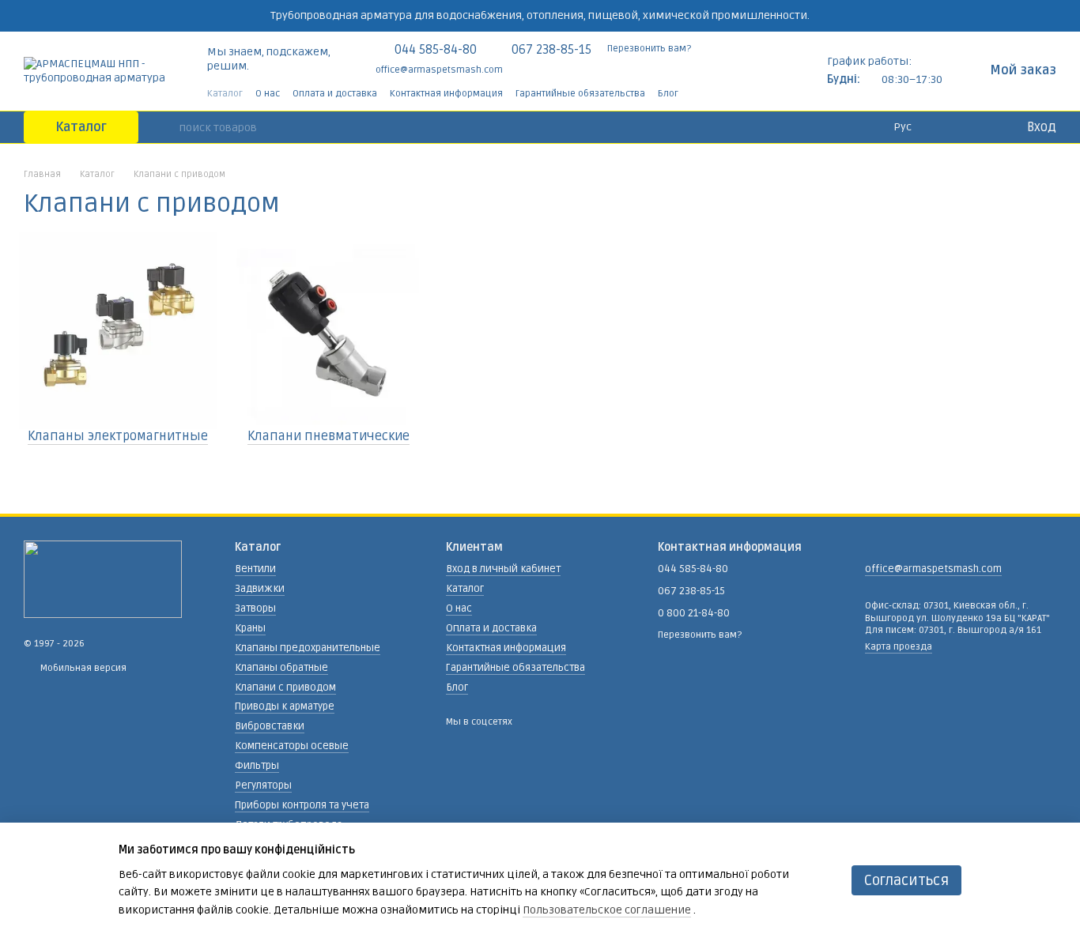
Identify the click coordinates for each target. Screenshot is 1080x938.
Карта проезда (898, 647)
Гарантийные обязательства (580, 94)
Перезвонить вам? (649, 49)
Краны (250, 628)
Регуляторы (263, 785)
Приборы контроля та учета (302, 805)
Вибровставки (269, 726)
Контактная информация (446, 94)
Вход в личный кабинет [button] (503, 569)
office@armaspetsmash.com (439, 70)
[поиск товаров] (166, 127)
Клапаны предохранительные (307, 648)
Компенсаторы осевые (292, 746)
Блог (668, 94)
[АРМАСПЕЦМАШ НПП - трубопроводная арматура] (103, 579)
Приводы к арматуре (284, 706)
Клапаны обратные (281, 667)
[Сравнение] (949, 127)
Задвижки (260, 588)
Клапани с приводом (285, 687)
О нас (267, 94)
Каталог (225, 94)
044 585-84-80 (436, 49)
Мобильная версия (82, 668)
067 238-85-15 (551, 49)
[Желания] (981, 127)
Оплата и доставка (335, 94)
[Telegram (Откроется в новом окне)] (700, 93)
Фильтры (257, 765)
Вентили (255, 569)
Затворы (255, 608)
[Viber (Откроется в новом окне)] (719, 93)
